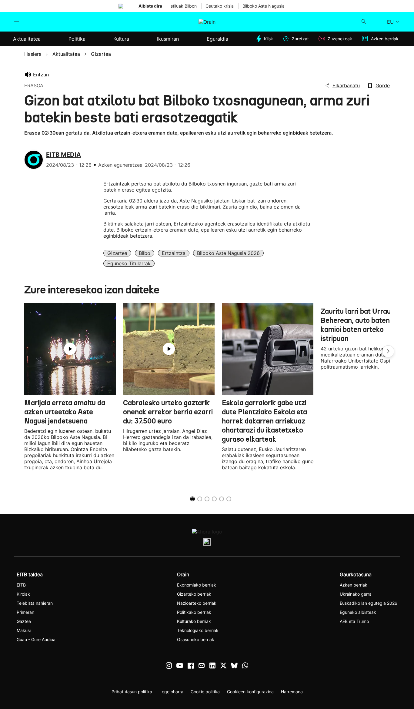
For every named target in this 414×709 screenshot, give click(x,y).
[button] (388, 351)
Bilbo (144, 253)
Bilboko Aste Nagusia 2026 (228, 253)
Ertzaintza (173, 253)
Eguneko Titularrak (129, 263)
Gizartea (117, 253)
